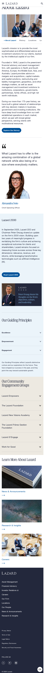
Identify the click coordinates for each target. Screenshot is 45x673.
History (22, 40)
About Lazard (10, 40)
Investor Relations (9, 590)
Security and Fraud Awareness (11, 647)
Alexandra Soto (10, 203)
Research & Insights (10, 616)
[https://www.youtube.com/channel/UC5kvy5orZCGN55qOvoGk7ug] (9, 662)
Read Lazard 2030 (11, 275)
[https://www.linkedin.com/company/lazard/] (3, 662)
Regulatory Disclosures (9, 643)
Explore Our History (12, 130)
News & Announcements (12, 611)
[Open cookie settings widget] (39, 669)
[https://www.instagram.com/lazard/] (16, 662)
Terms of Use (6, 635)
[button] (22, 481)
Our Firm (5, 599)
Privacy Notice (6, 630)
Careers (5, 594)
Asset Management (10, 582)
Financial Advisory (9, 586)
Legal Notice (6, 639)
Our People (6, 607)
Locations (32, 40)
